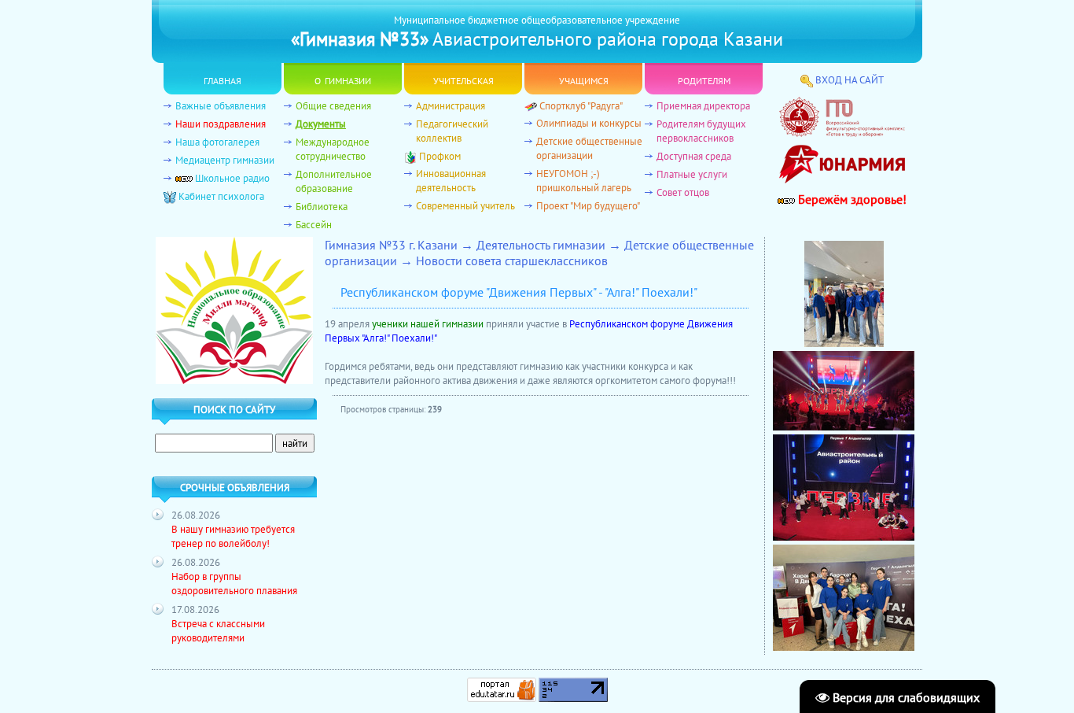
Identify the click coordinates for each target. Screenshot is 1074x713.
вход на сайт (849, 79)
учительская (463, 79)
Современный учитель (465, 205)
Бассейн (314, 224)
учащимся (584, 79)
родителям (704, 79)
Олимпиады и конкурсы (589, 123)
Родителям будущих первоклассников (701, 130)
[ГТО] (842, 133)
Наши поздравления (220, 123)
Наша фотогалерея (217, 142)
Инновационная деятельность (451, 180)
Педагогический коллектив (452, 130)
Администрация (450, 105)
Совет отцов (683, 192)
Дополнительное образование (334, 181)
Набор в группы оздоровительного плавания (234, 583)
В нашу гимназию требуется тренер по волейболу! (233, 536)
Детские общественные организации (589, 148)
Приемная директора (703, 105)
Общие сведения (333, 105)
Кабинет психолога (221, 196)
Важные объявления (220, 105)
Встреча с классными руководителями (218, 630)
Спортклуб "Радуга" (581, 105)
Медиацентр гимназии (224, 160)
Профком (440, 156)
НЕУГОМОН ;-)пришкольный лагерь (583, 180)
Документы (321, 123)
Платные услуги (692, 174)
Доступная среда (694, 156)
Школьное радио (232, 178)
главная (222, 79)
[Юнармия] (842, 187)
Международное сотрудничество (333, 149)
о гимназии (342, 79)
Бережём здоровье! (851, 199)
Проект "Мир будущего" (588, 205)
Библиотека (322, 206)
